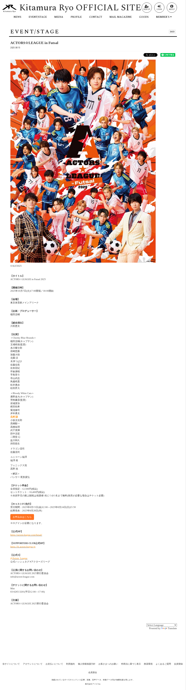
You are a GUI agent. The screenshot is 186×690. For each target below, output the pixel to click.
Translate (172, 628)
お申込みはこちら (22, 517)
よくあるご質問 (163, 664)
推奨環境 (148, 664)
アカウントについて (33, 664)
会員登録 (178, 664)
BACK (172, 31)
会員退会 (92, 672)
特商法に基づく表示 (131, 664)
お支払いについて (54, 664)
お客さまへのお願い (108, 664)
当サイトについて (11, 664)
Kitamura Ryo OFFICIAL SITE (80, 7)
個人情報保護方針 (86, 664)
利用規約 (70, 664)
